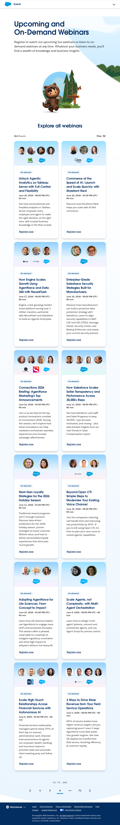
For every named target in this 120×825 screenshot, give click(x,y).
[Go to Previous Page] (30, 790)
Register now (26, 231)
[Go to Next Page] (90, 790)
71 (79, 790)
